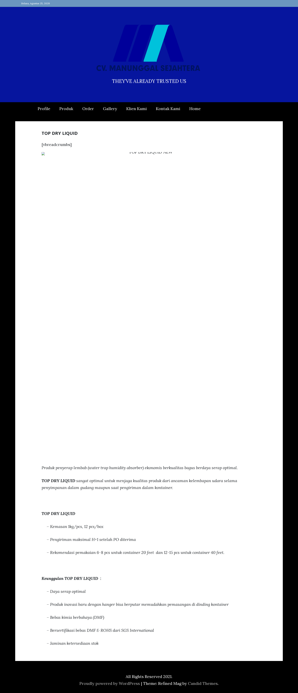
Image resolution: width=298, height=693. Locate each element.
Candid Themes (203, 683)
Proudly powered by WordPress (110, 683)
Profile (44, 108)
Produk (66, 108)
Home (195, 108)
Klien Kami (136, 108)
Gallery (110, 108)
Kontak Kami (168, 108)
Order (88, 108)
